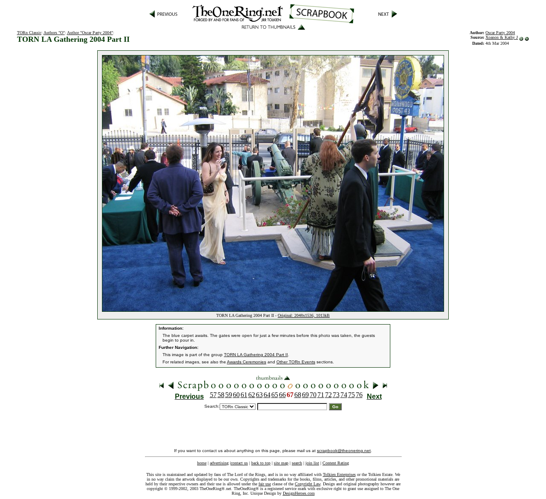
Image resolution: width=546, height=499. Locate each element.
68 (297, 394)
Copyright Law (307, 484)
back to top (260, 463)
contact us (239, 463)
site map (281, 463)
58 (221, 394)
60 (236, 394)
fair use (264, 484)
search (297, 463)
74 (343, 394)
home (201, 463)
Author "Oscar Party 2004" (90, 32)
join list (312, 463)
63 (259, 394)
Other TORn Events (295, 362)
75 (351, 394)
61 (244, 394)
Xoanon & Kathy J (501, 37)
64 (267, 394)
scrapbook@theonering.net (344, 450)
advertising (219, 463)
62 (251, 394)
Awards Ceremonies (246, 362)
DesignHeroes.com (299, 493)
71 (320, 394)
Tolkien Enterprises (339, 474)
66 (282, 394)
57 (213, 394)
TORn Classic (29, 32)
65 (274, 394)
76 (359, 394)
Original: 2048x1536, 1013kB (304, 315)
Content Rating (335, 463)
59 (228, 394)
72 (328, 394)
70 (313, 394)
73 (336, 394)
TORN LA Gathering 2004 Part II (256, 354)
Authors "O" (54, 32)
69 (305, 394)
